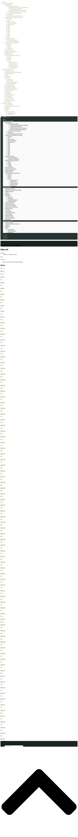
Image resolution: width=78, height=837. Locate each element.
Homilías (7, 107)
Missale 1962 (11, 114)
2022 (9, 28)
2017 (9, 35)
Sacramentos (8, 93)
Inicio (4, 2)
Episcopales (10, 80)
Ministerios (7, 76)
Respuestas (8, 102)
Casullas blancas (14, 62)
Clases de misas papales (10, 51)
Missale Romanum (12, 113)
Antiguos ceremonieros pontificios (18, 11)
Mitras (9, 45)
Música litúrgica (9, 54)
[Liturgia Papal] (5, 117)
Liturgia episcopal (9, 99)
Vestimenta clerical (9, 85)
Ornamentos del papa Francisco (12, 55)
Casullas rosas (13, 68)
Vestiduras (7, 78)
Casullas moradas (14, 65)
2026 (9, 20)
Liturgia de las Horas (10, 94)
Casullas (10, 47)
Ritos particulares (9, 49)
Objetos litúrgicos (9, 52)
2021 (9, 30)
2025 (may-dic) (11, 21)
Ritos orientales (9, 97)
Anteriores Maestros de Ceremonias (18, 10)
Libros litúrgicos (9, 104)
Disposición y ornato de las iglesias (13, 72)
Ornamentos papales (12, 40)
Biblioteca (7, 109)
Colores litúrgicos (12, 83)
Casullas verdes (13, 66)
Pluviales (10, 48)
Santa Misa (7, 92)
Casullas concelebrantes (13, 41)
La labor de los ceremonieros (14, 13)
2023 (9, 27)
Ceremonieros (8, 4)
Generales (10, 79)
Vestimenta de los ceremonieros (15, 16)
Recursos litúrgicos (7, 103)
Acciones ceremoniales (10, 87)
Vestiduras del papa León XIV (12, 42)
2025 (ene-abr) (11, 24)
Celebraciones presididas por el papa (13, 17)
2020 (9, 31)
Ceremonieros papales (13, 6)
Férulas (9, 44)
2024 (9, 25)
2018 (9, 34)
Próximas (10, 18)
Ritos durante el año (10, 100)
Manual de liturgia (7, 69)
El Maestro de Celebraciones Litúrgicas (19, 7)
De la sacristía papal (9, 38)
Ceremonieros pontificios (16, 9)
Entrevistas (10, 14)
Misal (6, 110)
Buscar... (2, 746)
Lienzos (7, 75)
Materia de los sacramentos (11, 89)
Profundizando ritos (10, 86)
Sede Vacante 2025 (12, 23)
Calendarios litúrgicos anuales (12, 106)
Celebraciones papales (8, 3)
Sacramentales (8, 96)
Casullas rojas (13, 63)
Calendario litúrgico (10, 71)
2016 (9, 37)
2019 (9, 33)
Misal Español (11, 111)
